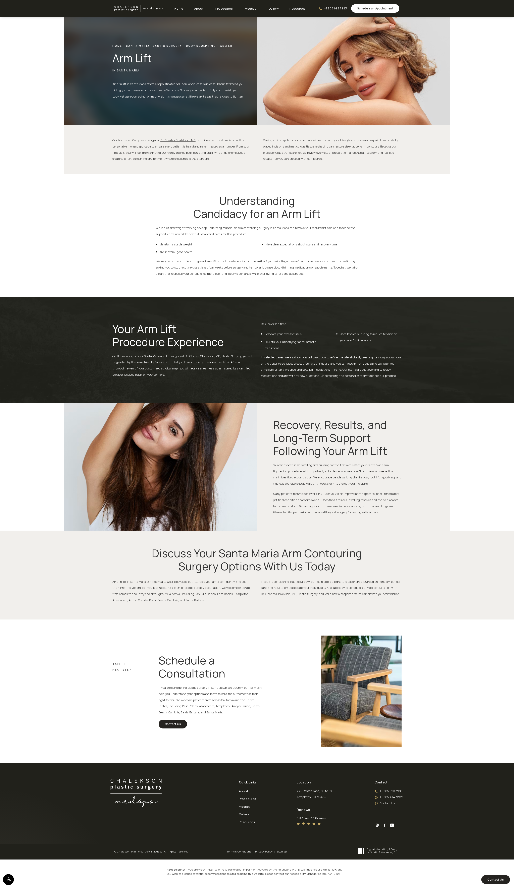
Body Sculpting (201, 46)
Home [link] (178, 8)
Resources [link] (298, 8)
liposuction (318, 357)
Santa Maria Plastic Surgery (154, 46)
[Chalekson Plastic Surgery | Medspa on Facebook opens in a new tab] (384, 825)
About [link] (199, 8)
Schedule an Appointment (375, 8)
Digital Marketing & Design (383, 851)
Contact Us (173, 724)
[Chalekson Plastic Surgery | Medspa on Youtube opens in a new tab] (392, 825)
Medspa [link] (251, 8)
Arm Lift (228, 46)
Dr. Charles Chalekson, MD (178, 140)
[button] (8, 879)
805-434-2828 (331, 874)
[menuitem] (178, 8)
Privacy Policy (264, 851)
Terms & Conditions (239, 851)
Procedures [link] (224, 8)
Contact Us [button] (495, 879)
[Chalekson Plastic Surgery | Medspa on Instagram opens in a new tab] (377, 825)
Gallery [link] (274, 8)
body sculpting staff (199, 153)
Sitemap (281, 851)
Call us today (336, 588)
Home (117, 46)
